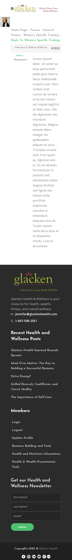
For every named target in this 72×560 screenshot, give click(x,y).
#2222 (55, 48)
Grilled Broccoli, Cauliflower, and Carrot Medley (34, 387)
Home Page (19, 30)
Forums (35, 30)
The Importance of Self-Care (31, 397)
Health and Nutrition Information (36, 454)
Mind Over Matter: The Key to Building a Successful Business (33, 366)
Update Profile (22, 438)
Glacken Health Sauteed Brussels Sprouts (34, 353)
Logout (17, 430)
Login (16, 422)
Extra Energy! (21, 376)
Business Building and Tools (31, 446)
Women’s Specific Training (41, 35)
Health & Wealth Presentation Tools (33, 464)
